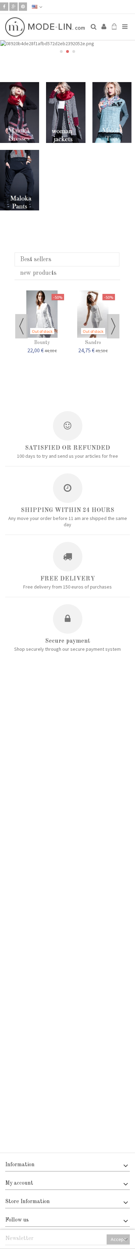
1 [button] (61, 51)
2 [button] (67, 51)
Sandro (93, 342)
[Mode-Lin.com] (45, 27)
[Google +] (13, 6)
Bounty (42, 342)
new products (38, 273)
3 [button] (73, 51)
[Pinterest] (23, 6)
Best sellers (35, 259)
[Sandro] (93, 314)
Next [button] (113, 326)
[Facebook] (4, 6)
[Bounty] (42, 314)
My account (19, 1183)
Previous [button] (21, 326)
